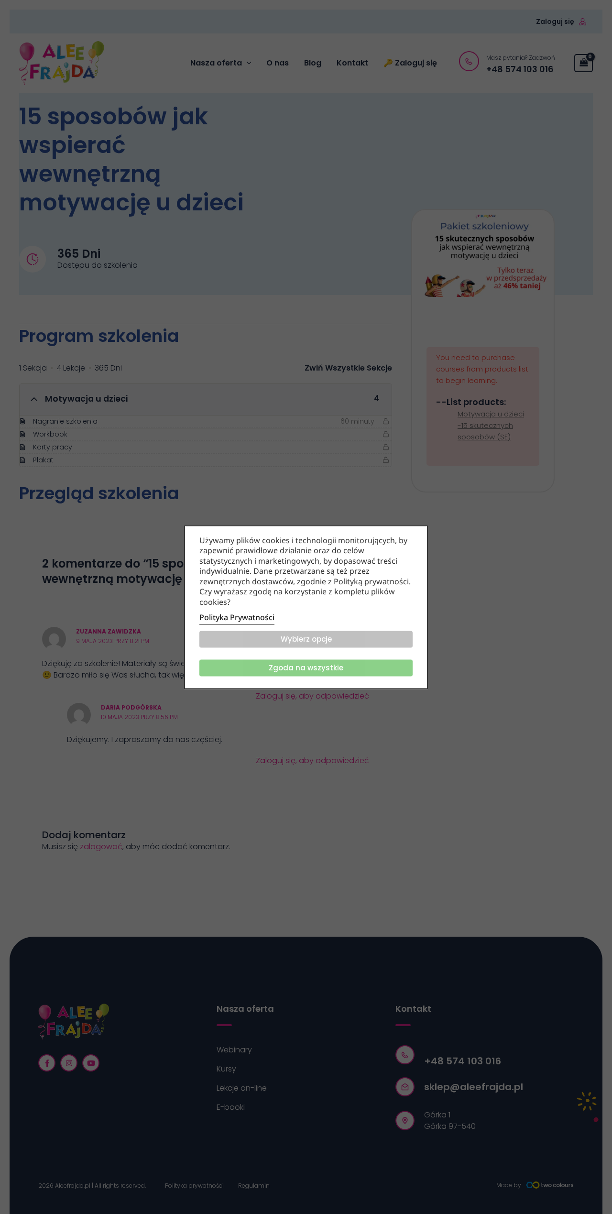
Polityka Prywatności (236, 617)
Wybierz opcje (306, 639)
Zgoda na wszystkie (306, 668)
